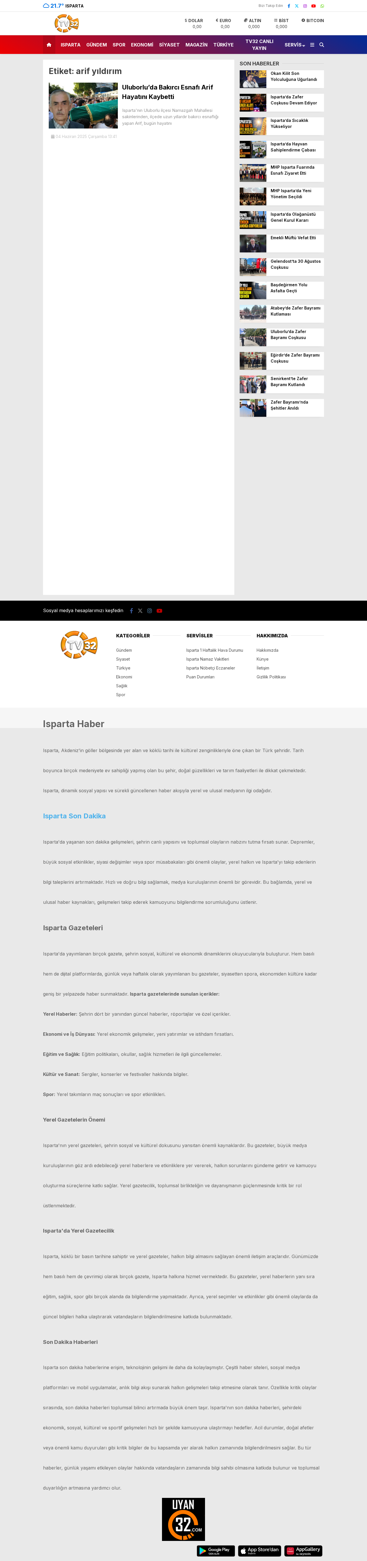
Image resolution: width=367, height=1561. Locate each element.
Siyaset (169, 45)
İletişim (263, 667)
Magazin (197, 45)
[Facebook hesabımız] (289, 5)
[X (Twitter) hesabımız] (297, 5)
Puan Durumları (200, 676)
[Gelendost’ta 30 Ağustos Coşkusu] (253, 274)
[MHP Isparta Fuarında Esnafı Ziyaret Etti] (253, 180)
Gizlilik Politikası (271, 676)
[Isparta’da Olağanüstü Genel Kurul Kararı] (253, 227)
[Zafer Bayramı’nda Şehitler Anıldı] (253, 415)
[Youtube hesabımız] (313, 5)
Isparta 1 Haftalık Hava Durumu (214, 650)
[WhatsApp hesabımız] (322, 5)
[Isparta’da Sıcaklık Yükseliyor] (253, 133)
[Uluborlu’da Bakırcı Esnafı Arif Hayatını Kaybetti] (83, 126)
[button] (50, 44)
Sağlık (122, 685)
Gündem (96, 45)
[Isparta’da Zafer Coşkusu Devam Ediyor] (253, 110)
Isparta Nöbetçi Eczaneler (210, 667)
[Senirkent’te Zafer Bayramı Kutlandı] (253, 391)
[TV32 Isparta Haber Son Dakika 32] (65, 32)
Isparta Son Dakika (74, 816)
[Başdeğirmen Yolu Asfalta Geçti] (253, 297)
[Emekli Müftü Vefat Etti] (253, 250)
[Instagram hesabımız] (305, 5)
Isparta (71, 45)
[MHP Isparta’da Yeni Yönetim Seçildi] (253, 203)
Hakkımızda (267, 650)
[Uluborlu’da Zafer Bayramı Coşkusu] (253, 344)
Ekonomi (142, 45)
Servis (293, 45)
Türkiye (223, 45)
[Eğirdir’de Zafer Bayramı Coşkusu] (253, 368)
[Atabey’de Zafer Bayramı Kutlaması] (253, 321)
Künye (263, 659)
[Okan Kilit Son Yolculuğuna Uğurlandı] (253, 86)
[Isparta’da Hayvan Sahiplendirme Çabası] (253, 156)
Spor (119, 45)
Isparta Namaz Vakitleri (207, 659)
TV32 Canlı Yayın (259, 44)
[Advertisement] (282, 509)
